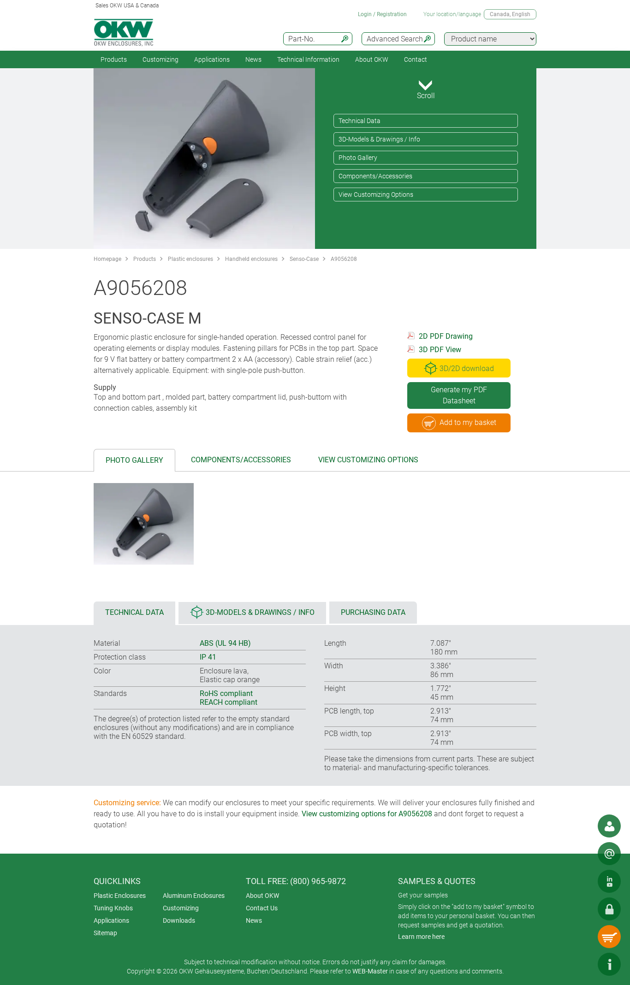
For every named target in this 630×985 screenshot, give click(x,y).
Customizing (160, 59)
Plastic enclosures (190, 259)
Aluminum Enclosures (194, 895)
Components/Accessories (375, 176)
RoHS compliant (226, 693)
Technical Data (359, 120)
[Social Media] (609, 881)
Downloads (179, 920)
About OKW (262, 895)
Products (114, 59)
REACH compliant (228, 702)
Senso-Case (304, 259)
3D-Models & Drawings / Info (379, 139)
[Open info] (609, 964)
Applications (212, 59)
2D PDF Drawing (446, 336)
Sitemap (105, 933)
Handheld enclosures (251, 259)
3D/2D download (467, 368)
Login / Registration (382, 14)
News (253, 59)
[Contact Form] (609, 853)
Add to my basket (468, 422)
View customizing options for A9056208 (367, 813)
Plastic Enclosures (120, 895)
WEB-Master (370, 971)
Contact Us (262, 908)
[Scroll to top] (581, 964)
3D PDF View (440, 349)
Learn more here (421, 936)
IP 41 (208, 657)
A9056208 (344, 259)
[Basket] (609, 936)
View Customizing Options (376, 194)
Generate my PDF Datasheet (459, 395)
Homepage (107, 259)
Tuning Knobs (113, 908)
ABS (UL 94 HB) (225, 643)
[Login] (609, 908)
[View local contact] (609, 826)
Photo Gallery (358, 157)
